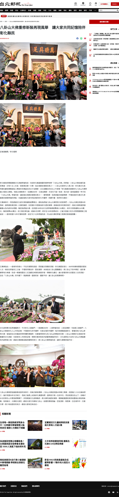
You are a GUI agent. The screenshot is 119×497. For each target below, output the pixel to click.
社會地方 (23, 10)
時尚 (65, 10)
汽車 (90, 10)
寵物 (70, 10)
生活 (50, 10)
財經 (11, 10)
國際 (6, 10)
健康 (39, 10)
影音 (75, 10)
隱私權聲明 (36, 486)
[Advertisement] (43, 168)
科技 (45, 10)
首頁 (1, 21)
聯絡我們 (24, 486)
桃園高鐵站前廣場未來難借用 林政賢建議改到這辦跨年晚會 (30, 16)
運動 (55, 10)
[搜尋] (117, 10)
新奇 (85, 10)
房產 (29, 10)
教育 (80, 10)
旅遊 (34, 10)
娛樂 (60, 10)
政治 (16, 10)
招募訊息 (14, 486)
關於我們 (3, 486)
